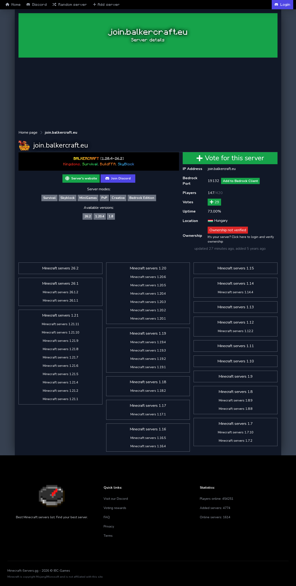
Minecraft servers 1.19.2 (148, 359)
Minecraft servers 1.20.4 (148, 293)
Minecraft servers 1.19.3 (148, 350)
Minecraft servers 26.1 (60, 283)
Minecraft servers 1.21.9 (60, 341)
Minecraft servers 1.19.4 (148, 342)
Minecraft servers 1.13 (235, 307)
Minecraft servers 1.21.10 (60, 332)
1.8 (111, 216)
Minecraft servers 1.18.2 (148, 391)
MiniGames (88, 198)
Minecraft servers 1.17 (148, 405)
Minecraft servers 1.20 (148, 268)
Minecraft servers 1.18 (148, 382)
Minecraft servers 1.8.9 (235, 400)
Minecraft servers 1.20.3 (148, 302)
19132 (213, 180)
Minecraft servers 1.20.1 (148, 318)
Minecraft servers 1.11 (235, 346)
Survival (49, 198)
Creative (118, 198)
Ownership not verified (228, 230)
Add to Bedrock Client (240, 181)
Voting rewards (115, 508)
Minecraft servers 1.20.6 (148, 277)
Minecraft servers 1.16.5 (148, 438)
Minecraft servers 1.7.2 (235, 440)
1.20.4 (99, 216)
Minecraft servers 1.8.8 (235, 409)
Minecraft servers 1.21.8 (60, 349)
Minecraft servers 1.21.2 (60, 391)
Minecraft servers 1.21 (60, 315)
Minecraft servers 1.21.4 (60, 382)
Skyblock (67, 198)
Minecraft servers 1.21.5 (60, 374)
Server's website (83, 178)
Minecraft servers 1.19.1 (148, 367)
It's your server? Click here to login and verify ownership (241, 239)
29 (217, 202)
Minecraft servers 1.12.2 (235, 331)
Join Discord (120, 178)
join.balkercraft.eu (61, 132)
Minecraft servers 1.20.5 (148, 285)
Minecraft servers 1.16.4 (148, 446)
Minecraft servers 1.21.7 (60, 357)
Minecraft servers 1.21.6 (60, 366)
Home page (27, 132)
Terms (108, 536)
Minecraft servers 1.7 (236, 423)
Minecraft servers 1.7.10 (235, 432)
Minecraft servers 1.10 (235, 361)
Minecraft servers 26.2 (60, 268)
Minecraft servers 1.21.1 (60, 399)
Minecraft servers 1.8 (236, 391)
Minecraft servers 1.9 (236, 376)
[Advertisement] (148, 93)
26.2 (87, 216)
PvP (104, 198)
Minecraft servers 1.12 (235, 322)
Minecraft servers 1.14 (235, 283)
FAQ (107, 517)
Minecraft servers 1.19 (148, 333)
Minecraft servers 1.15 (235, 268)
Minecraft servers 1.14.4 (235, 292)
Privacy (109, 526)
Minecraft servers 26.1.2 (60, 292)
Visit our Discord (116, 499)
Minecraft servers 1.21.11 (60, 324)
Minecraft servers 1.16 (148, 429)
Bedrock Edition (141, 198)
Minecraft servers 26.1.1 (60, 300)
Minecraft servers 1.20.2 (148, 310)
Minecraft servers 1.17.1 (148, 414)
